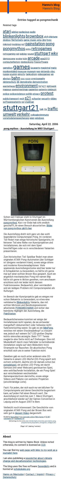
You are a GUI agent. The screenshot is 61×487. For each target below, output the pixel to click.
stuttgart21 (21, 107)
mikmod (7, 44)
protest (47, 93)
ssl (22, 102)
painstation (35, 43)
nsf (23, 44)
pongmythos (14, 48)
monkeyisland (10, 71)
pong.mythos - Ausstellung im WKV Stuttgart (29, 128)
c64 (46, 36)
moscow (22, 71)
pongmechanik (26, 422)
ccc (23, 78)
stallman (29, 102)
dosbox (7, 40)
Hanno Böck (14, 417)
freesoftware (41, 62)
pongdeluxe (10, 364)
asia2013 (45, 58)
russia (6, 74)
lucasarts (35, 67)
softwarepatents (12, 102)
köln (25, 58)
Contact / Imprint (35, 474)
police (6, 93)
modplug (16, 44)
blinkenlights (14, 36)
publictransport (11, 98)
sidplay (23, 54)
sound (31, 54)
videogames (44, 74)
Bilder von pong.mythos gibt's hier (28, 227)
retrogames (41, 48)
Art (21, 417)
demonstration (40, 81)
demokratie (26, 81)
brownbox (34, 36)
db (18, 81)
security (45, 98)
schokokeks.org (22, 469)
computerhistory (11, 62)
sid (17, 54)
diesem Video (22, 413)
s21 (28, 98)
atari (7, 31)
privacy (36, 93)
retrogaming (9, 54)
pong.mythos (10, 222)
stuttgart (42, 53)
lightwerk (51, 86)
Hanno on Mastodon (13, 474)
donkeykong (27, 62)
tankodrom (31, 74)
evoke (19, 58)
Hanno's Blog (51, 8)
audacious (24, 32)
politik (29, 93)
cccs (27, 78)
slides (53, 98)
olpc (52, 71)
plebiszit (52, 89)
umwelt (9, 114)
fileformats (17, 40)
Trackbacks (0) (19, 418)
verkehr (23, 114)
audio (33, 32)
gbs (44, 40)
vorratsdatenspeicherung (16, 118)
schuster (36, 98)
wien (32, 118)
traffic (53, 108)
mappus (7, 89)
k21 (44, 86)
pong (50, 43)
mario (54, 67)
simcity (21, 74)
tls (45, 109)
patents (43, 89)
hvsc (49, 40)
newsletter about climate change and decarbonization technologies (27, 459)
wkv (54, 53)
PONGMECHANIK (24, 308)
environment (27, 85)
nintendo (45, 71)
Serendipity (44, 466)
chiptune (52, 36)
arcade (34, 58)
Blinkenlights (23, 302)
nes (38, 71)
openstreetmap (20, 89)
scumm (13, 74)
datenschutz (9, 81)
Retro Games (39, 417)
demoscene (9, 58)
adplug (15, 32)
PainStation (10, 313)
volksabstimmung (39, 114)
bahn (15, 78)
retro (28, 49)
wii (52, 74)
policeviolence (17, 93)
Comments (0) (8, 418)
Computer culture (29, 417)
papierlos (33, 89)
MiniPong (48, 327)
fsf (40, 86)
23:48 (47, 417)
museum (31, 71)
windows (39, 118)
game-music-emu (33, 40)
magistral (45, 67)
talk (42, 109)
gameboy (8, 67)
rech (22, 98)
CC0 (43, 444)
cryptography (38, 78)
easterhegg (9, 86)
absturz (7, 78)
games (21, 66)
